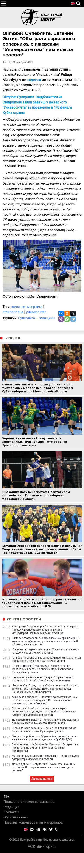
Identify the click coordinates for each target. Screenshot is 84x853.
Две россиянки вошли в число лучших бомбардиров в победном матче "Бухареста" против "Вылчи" (45, 721)
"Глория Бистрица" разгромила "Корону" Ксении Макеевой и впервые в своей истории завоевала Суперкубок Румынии (42, 669)
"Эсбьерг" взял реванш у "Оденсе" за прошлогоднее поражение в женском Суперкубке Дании (44, 730)
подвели (34, 80)
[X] (73, 313)
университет (36, 312)
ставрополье (13, 312)
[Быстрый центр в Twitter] (51, 829)
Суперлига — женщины (36, 318)
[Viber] (61, 319)
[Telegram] (73, 319)
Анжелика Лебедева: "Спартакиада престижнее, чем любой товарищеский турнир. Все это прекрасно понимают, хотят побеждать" (45, 700)
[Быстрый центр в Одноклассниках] (56, 829)
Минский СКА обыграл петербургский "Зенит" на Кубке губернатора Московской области (45, 757)
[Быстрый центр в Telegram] (38, 829)
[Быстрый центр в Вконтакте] (45, 829)
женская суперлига (26, 307)
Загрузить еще (42, 778)
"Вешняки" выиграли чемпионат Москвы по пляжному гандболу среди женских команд (45, 651)
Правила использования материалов (33, 822)
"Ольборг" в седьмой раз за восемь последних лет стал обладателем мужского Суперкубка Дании (46, 659)
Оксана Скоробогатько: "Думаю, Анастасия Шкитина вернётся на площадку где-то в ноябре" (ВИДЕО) (44, 738)
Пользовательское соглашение (28, 802)
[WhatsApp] (67, 319)
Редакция (11, 807)
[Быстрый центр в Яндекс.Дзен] (32, 829)
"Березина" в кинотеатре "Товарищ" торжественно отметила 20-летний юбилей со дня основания (42, 679)
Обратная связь (15, 817)
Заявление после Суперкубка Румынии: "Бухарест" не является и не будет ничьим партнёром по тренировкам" (45, 747)
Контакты (11, 812)
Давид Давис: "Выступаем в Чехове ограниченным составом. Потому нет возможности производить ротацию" (44, 767)
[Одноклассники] (67, 313)
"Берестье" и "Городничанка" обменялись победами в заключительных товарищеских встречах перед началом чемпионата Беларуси (45, 688)
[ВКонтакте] (61, 313)
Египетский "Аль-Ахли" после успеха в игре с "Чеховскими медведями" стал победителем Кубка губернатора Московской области (44, 711)
